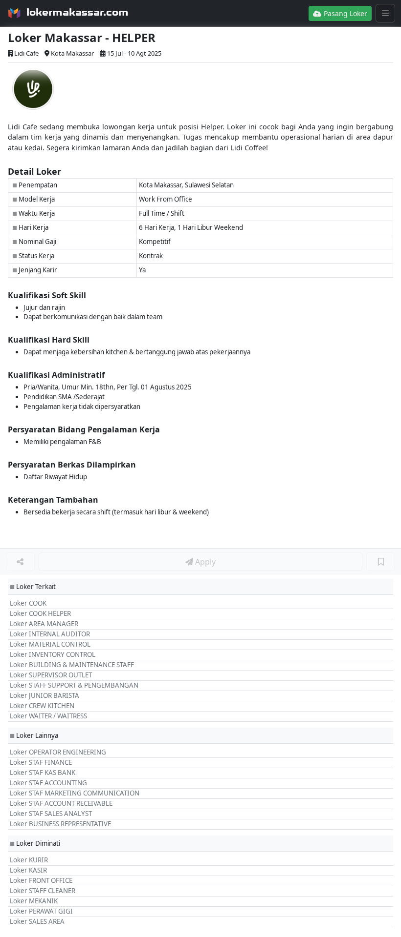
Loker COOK (28, 603)
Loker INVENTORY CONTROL (52, 654)
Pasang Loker (344, 13)
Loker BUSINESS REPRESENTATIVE (60, 823)
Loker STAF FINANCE (41, 762)
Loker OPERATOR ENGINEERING (58, 752)
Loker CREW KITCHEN (42, 705)
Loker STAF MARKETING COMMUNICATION (74, 793)
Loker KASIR (28, 870)
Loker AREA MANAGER (44, 623)
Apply (204, 561)
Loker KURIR (29, 860)
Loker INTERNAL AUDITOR (50, 634)
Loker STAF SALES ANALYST (51, 813)
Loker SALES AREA (37, 921)
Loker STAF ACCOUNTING (48, 782)
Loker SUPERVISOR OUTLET (51, 675)
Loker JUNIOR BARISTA (44, 695)
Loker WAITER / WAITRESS (48, 716)
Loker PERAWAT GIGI (41, 911)
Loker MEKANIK (34, 900)
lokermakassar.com (77, 12)
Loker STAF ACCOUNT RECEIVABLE (61, 803)
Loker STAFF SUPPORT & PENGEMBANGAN (74, 685)
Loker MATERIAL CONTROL (50, 644)
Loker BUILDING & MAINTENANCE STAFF (72, 664)
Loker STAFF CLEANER (42, 890)
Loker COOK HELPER (40, 613)
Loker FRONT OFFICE (41, 880)
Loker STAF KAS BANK (42, 772)
